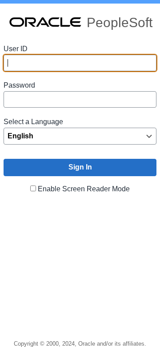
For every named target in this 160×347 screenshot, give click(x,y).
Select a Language (33, 121)
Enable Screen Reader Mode (84, 189)
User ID (16, 48)
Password (19, 85)
